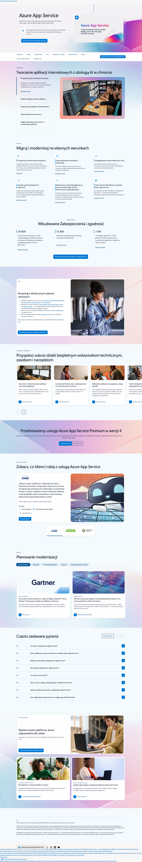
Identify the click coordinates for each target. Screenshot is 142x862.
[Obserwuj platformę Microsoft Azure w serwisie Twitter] (47, 847)
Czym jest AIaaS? (52, 855)
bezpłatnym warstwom (47, 314)
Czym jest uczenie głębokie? (40, 855)
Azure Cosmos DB (26, 509)
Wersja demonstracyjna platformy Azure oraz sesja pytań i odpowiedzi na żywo (92, 851)
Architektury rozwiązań (54, 851)
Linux (19, 321)
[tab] (23, 564)
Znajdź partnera (29, 853)
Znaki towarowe (83, 861)
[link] (20, 55)
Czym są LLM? (61, 855)
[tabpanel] (70, 595)
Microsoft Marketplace (18, 853)
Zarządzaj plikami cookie (61, 861)
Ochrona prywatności (48, 861)
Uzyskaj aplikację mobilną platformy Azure (32, 847)
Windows (61, 319)
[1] (17, 820)
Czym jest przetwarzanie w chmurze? (126, 853)
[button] (77, 17)
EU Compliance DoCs (110, 861)
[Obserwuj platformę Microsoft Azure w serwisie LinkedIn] (55, 847)
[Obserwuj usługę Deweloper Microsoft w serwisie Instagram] (51, 847)
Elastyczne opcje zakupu (126, 849)
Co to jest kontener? (70, 855)
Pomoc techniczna (66, 851)
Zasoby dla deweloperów (51, 853)
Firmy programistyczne (6, 853)
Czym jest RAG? (80, 855)
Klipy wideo (113, 853)
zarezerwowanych (46, 302)
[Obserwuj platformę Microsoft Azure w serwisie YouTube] (59, 847)
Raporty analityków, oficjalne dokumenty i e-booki (96, 853)
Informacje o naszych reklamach (96, 861)
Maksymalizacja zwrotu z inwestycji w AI (14, 851)
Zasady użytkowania (73, 861)
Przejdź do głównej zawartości (8, 1)
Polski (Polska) (3, 857)
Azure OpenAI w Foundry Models (44, 509)
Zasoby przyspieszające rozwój (40, 851)
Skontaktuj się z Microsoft (36, 861)
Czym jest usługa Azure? (6, 849)
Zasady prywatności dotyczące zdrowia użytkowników (14, 861)
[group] (34, 385)
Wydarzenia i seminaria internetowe (73, 853)
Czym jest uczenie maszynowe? (24, 855)
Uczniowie (60, 853)
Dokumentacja (37, 853)
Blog (42, 853)
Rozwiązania (28, 851)
